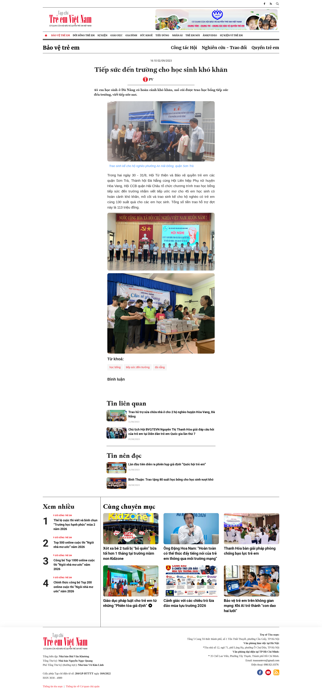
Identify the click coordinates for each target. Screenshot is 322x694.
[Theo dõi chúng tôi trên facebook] (264, 3)
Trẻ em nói (192, 35)
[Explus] (161, 389)
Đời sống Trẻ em (84, 35)
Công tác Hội (184, 47)
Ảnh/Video (210, 35)
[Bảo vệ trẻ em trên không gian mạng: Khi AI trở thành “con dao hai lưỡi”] (251, 581)
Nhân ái (177, 35)
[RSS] (271, 3)
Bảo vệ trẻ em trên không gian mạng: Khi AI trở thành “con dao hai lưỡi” (250, 606)
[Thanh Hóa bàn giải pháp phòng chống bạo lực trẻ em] (251, 528)
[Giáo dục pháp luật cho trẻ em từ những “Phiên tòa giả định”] (130, 581)
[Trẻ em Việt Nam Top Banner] (191, 20)
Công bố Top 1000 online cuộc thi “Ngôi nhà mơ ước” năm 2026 (74, 564)
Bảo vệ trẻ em (60, 35)
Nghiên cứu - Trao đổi (224, 47)
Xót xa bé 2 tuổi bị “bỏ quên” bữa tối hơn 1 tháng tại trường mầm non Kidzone (129, 553)
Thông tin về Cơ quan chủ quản (82, 686)
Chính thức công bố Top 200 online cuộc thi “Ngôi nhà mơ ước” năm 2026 (73, 587)
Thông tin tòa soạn (53, 686)
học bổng (115, 367)
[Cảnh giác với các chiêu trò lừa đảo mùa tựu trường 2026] (191, 581)
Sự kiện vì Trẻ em (231, 35)
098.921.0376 (271, 664)
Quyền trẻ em (265, 47)
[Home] (46, 35)
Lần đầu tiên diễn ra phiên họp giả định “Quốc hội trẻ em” (167, 464)
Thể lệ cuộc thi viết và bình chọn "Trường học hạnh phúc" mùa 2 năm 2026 (75, 524)
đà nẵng (160, 367)
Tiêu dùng (162, 35)
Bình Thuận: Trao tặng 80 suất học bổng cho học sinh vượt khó (170, 479)
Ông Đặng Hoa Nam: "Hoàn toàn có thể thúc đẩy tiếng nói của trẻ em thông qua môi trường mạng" (190, 553)
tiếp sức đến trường (138, 367)
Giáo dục (116, 35)
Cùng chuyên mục (129, 506)
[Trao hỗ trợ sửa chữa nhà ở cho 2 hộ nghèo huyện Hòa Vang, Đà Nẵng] (116, 415)
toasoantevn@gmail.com (266, 660)
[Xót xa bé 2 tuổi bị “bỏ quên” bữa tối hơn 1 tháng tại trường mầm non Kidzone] (130, 528)
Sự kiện (102, 35)
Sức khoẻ (146, 35)
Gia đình (131, 35)
